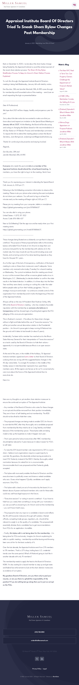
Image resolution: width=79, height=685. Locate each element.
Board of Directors (17, 305)
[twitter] (37, 659)
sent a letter (29, 357)
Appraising (39, 43)
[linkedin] (42, 659)
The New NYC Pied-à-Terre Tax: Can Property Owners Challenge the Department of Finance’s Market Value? (67, 80)
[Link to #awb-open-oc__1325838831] (74, 5)
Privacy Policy (36, 669)
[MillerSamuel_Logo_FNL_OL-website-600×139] (14, 3)
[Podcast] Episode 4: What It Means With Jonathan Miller (67, 112)
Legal (45, 669)
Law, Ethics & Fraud (48, 43)
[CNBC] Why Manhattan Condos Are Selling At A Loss (67, 99)
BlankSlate (56, 676)
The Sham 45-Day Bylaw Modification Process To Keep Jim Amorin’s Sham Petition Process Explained (26, 73)
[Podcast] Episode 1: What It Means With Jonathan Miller (67, 142)
